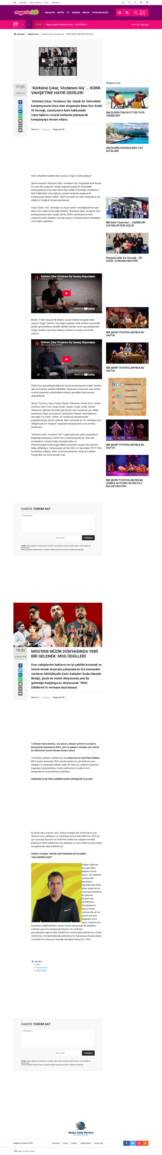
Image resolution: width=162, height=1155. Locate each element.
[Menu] (119, 12)
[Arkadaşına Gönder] (20, 121)
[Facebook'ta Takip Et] (129, 2)
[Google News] (46, 129)
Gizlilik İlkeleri (85, 1143)
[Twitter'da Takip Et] (135, 2)
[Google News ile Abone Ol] (123, 2)
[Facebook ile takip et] (126, 1143)
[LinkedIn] (20, 111)
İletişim (74, 1143)
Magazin (50, 12)
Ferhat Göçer (41, 968)
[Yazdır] (20, 125)
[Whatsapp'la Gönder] (20, 116)
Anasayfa (56, 1143)
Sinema (76, 12)
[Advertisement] (66, 152)
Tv (68, 12)
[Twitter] (20, 107)
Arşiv (46, 3)
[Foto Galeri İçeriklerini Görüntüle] (147, 2)
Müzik (60, 12)
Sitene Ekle (55, 3)
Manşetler (23, 3)
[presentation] (22, 24)
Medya (86, 12)
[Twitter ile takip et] (133, 1143)
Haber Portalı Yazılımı (26, 1151)
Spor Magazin (100, 12)
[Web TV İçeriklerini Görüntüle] (141, 2)
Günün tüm (140, 24)
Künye (65, 1143)
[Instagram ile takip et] (139, 1143)
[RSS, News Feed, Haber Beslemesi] (145, 1143)
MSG (38, 964)
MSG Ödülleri (41, 971)
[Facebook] (20, 102)
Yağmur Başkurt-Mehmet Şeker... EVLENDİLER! (66, 24)
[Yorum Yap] (20, 130)
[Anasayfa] (14, 3)
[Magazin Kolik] (26, 12)
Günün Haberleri (35, 3)
